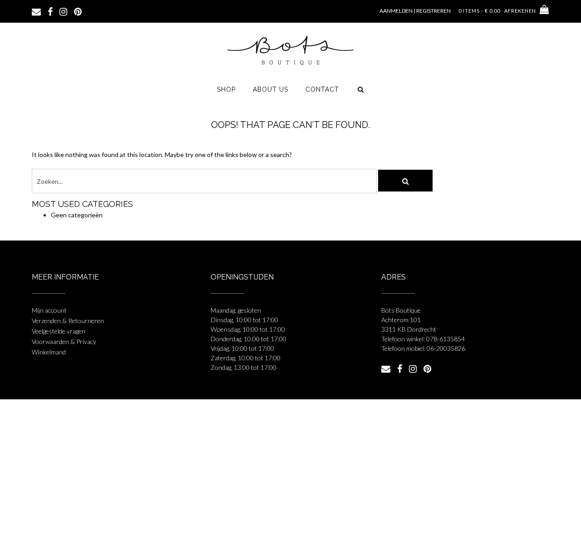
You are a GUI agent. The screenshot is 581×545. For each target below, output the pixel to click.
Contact (322, 89)
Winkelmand (49, 352)
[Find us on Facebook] (50, 10)
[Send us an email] (36, 10)
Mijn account (49, 310)
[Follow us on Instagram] (63, 10)
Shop (226, 89)
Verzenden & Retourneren (68, 320)
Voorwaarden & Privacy (64, 341)
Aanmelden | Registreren (415, 10)
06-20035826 (446, 348)
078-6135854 (445, 339)
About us (270, 89)
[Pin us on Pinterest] (78, 10)
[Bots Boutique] (290, 50)
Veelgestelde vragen (58, 331)
